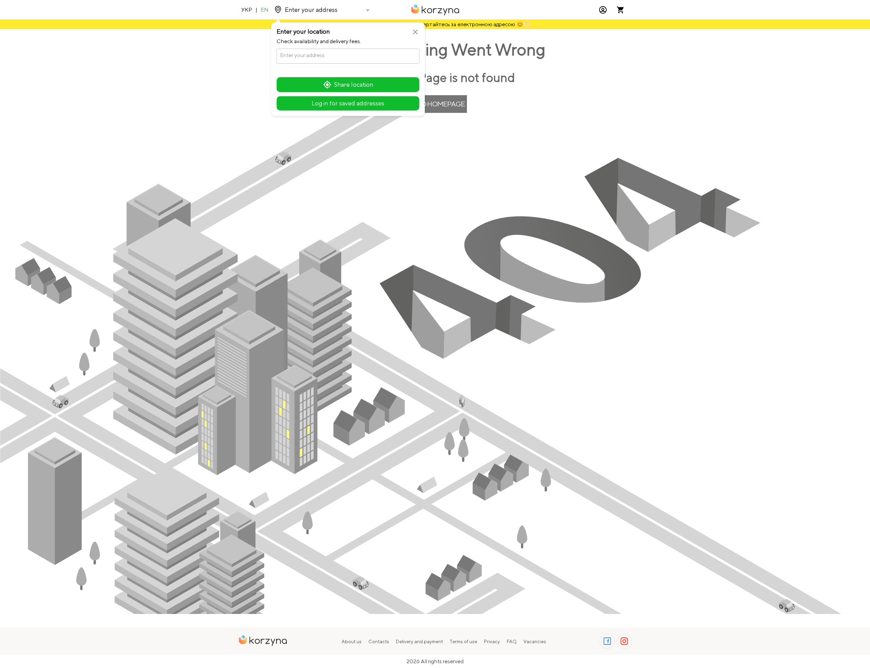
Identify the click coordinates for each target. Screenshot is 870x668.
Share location (353, 84)
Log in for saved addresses (348, 103)
